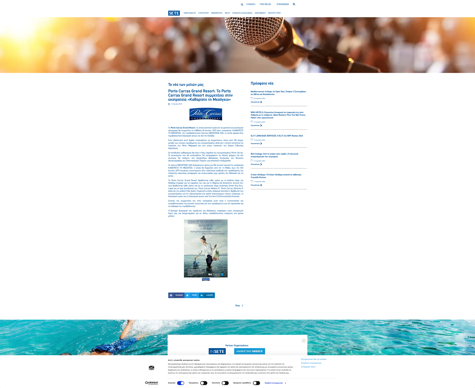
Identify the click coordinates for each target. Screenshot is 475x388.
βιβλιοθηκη (260, 13)
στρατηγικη (203, 13)
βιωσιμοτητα (216, 13)
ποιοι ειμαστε (190, 13)
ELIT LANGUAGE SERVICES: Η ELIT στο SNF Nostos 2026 (277, 136)
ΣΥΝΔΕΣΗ (250, 4)
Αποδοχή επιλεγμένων (311, 363)
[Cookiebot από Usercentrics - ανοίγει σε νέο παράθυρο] (151, 383)
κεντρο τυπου (274, 13)
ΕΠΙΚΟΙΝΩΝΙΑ (283, 4)
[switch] (203, 383)
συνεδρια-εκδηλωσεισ (242, 13)
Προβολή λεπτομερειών (274, 383)
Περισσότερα (255, 102)
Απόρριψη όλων (308, 367)
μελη (227, 13)
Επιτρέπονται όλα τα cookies (313, 359)
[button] (242, 4)
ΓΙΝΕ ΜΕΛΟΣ (265, 4)
